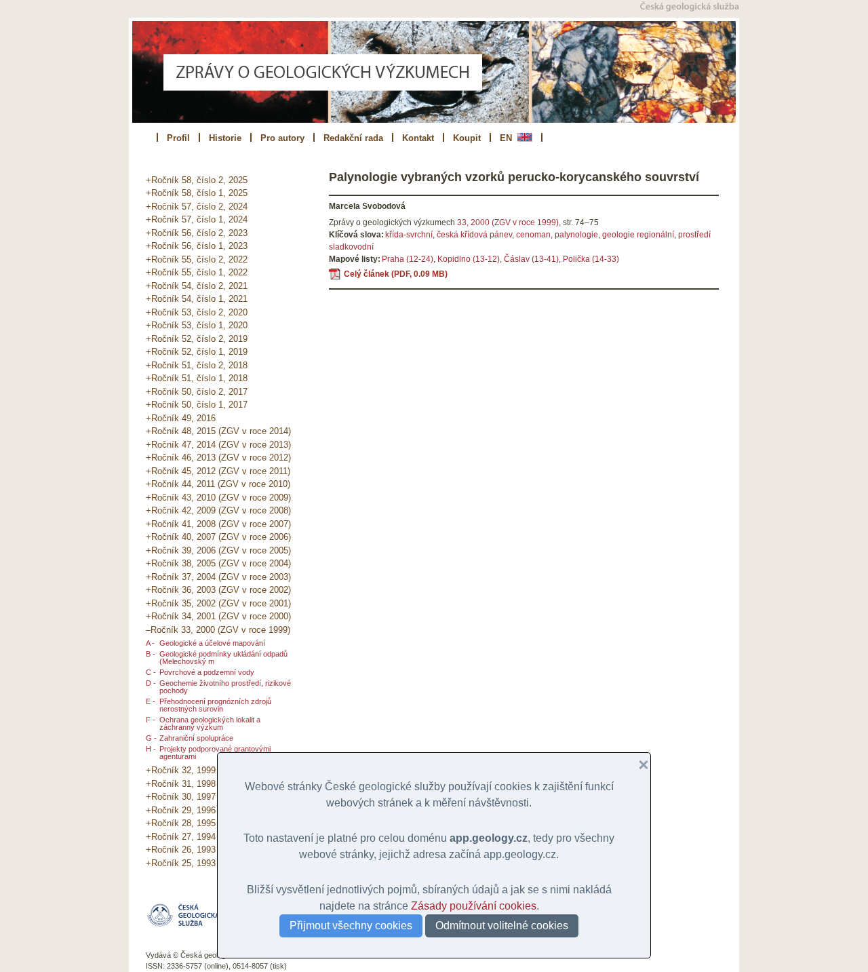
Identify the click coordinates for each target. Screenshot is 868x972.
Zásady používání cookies (473, 906)
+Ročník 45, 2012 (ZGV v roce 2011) (218, 471)
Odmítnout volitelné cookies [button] (501, 925)
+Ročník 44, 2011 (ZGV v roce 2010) (218, 484)
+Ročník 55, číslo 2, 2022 (197, 259)
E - (150, 701)
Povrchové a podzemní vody (206, 672)
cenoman (533, 234)
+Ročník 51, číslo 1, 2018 (197, 378)
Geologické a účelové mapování (212, 643)
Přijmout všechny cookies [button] (351, 925)
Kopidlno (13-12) (468, 259)
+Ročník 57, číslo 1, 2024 (197, 219)
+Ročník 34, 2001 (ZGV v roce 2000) (218, 616)
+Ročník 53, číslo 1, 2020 (197, 325)
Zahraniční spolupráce (196, 738)
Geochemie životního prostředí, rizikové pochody (225, 687)
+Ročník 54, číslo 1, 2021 (197, 299)
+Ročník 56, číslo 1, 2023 (197, 246)
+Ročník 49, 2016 (181, 418)
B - (150, 654)
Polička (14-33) (591, 259)
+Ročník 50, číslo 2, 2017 (197, 392)
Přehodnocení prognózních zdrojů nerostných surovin (215, 705)
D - (151, 683)
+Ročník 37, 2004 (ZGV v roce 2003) (218, 577)
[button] (638, 765)
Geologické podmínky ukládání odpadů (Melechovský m (223, 657)
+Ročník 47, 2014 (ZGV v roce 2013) (218, 445)
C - (151, 672)
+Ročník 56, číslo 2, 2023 (197, 233)
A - (150, 643)
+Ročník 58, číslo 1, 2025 (197, 193)
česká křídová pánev (474, 234)
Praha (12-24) (407, 259)
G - (151, 738)
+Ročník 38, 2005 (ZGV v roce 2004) (218, 563)
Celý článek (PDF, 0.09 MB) (396, 274)
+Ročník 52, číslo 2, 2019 (197, 339)
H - (151, 749)
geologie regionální (638, 234)
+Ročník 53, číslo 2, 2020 (197, 312)
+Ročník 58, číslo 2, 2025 (197, 180)
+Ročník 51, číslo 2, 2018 (197, 365)
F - (150, 720)
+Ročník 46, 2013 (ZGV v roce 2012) (218, 457)
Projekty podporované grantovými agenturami (215, 752)
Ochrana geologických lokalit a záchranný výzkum (209, 723)
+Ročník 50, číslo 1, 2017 (197, 405)
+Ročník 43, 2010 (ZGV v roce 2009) (218, 497)
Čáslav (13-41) (531, 259)
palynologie (576, 234)
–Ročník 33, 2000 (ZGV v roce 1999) (218, 630)
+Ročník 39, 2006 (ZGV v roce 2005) (218, 550)
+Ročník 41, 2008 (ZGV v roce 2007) (218, 524)
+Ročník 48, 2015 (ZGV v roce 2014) (218, 431)
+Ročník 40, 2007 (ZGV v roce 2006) (218, 537)
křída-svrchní (409, 234)
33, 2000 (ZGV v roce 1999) (508, 222)
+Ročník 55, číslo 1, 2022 (197, 272)
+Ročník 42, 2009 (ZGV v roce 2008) (218, 510)
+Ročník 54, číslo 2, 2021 (197, 286)
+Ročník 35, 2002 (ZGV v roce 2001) (218, 603)
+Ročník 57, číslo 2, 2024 (197, 206)
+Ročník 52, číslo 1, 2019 (197, 352)
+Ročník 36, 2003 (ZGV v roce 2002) (218, 590)
